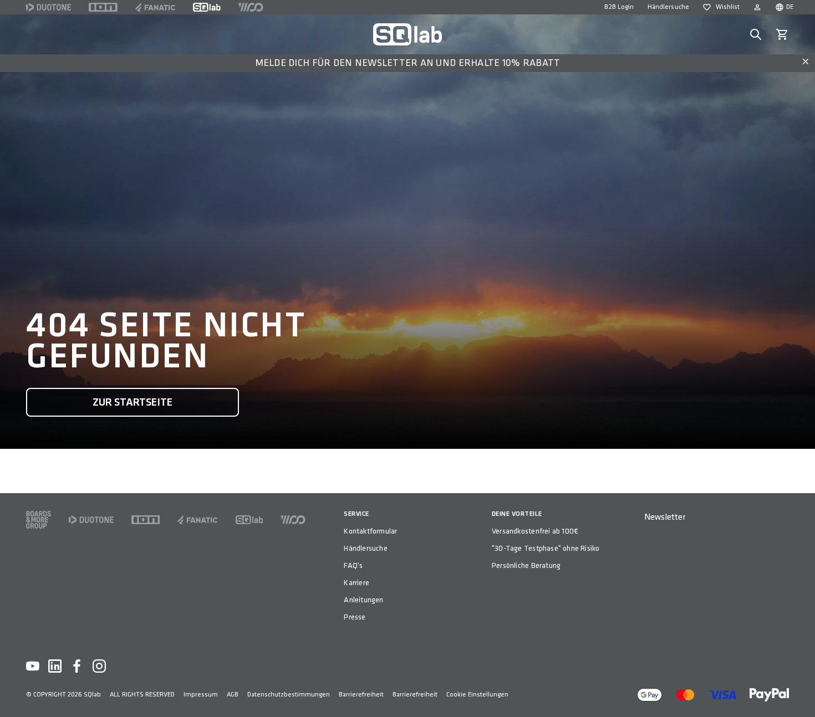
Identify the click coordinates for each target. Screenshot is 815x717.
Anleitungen (363, 600)
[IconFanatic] (155, 7)
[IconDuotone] (48, 7)
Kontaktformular (370, 531)
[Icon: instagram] (99, 666)
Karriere (356, 582)
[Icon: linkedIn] (55, 666)
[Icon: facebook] (77, 666)
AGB (232, 694)
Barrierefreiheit (361, 694)
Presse (354, 617)
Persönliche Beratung (526, 565)
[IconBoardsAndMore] (38, 520)
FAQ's (353, 565)
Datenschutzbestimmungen (288, 694)
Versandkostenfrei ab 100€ (535, 531)
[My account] (757, 7)
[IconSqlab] (207, 7)
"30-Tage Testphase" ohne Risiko (546, 548)
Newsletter (664, 517)
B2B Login (619, 7)
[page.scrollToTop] (799, 690)
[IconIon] (103, 7)
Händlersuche (668, 7)
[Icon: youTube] (32, 666)
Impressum (201, 694)
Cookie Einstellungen (477, 694)
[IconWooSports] (250, 7)
